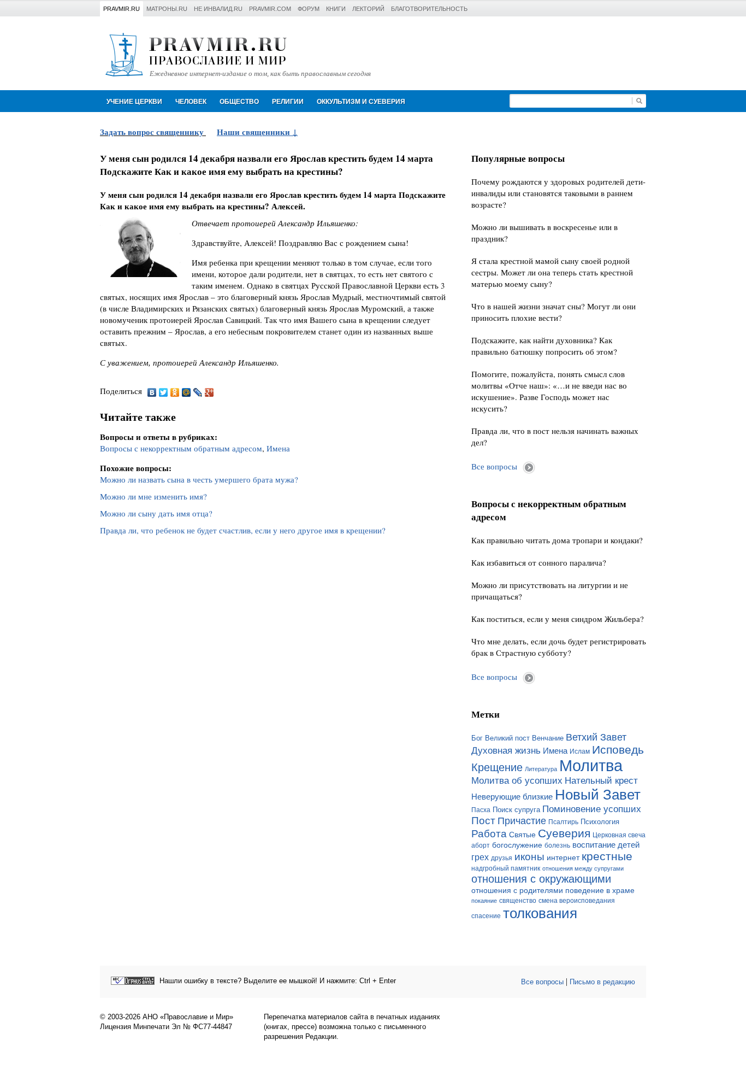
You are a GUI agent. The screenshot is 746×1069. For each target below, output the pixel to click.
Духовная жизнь (506, 750)
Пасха (480, 810)
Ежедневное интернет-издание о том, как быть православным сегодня (260, 73)
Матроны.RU (166, 8)
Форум (308, 8)
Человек (190, 101)
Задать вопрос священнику (152, 132)
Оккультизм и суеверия (361, 101)
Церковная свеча (619, 835)
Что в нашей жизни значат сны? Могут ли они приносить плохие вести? (553, 312)
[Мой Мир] (186, 392)
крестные (607, 856)
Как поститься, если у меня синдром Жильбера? (557, 618)
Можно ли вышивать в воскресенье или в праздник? (544, 232)
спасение (486, 916)
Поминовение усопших (591, 808)
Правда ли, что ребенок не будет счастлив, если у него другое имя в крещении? (243, 530)
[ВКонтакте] (152, 392)
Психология (600, 822)
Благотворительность (429, 8)
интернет (563, 857)
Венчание (548, 738)
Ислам (580, 751)
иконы (529, 856)
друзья (501, 858)
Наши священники (254, 132)
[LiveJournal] (198, 392)
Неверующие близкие (512, 796)
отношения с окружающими (541, 879)
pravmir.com (270, 8)
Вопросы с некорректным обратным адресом (181, 448)
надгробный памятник (505, 868)
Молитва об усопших (517, 780)
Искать (639, 101)
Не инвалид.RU (218, 8)
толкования (540, 913)
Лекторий (368, 8)
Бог (477, 738)
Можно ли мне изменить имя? (153, 496)
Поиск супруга (516, 810)
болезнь (557, 845)
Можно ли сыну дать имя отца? (156, 513)
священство (517, 900)
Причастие (522, 820)
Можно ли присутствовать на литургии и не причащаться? (549, 590)
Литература (541, 769)
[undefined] (133, 981)
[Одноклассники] (175, 392)
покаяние (484, 900)
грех (480, 857)
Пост (483, 820)
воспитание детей (606, 845)
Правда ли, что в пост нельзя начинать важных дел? (554, 436)
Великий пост (507, 738)
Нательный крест (601, 780)
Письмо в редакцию (602, 982)
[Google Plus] (209, 392)
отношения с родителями (517, 890)
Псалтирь (563, 822)
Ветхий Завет (596, 737)
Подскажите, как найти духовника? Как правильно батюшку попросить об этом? (544, 345)
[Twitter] (163, 392)
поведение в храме (600, 890)
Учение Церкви (134, 101)
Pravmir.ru (121, 8)
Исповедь (618, 749)
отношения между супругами (583, 868)
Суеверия (564, 833)
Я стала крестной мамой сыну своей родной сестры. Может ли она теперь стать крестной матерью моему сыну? (552, 272)
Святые (522, 834)
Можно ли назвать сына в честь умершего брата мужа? (199, 479)
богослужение (517, 845)
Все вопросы (494, 466)
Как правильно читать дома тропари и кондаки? (557, 539)
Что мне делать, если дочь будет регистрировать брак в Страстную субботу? (558, 647)
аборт (480, 845)
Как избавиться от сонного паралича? (538, 562)
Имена (278, 448)
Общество (239, 101)
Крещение (497, 767)
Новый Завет (598, 794)
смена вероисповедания (576, 900)
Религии (288, 101)
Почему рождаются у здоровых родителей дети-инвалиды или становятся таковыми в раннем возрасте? (558, 193)
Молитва (591, 765)
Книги (336, 8)
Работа (489, 833)
